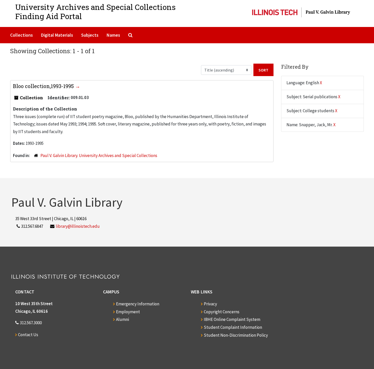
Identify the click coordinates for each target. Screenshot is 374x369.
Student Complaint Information (233, 327)
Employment (128, 312)
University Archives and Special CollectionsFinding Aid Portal (95, 11)
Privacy (210, 304)
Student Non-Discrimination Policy (236, 335)
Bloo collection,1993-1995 (44, 86)
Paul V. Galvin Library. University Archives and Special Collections (98, 155)
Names (113, 35)
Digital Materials (57, 35)
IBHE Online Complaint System (232, 319)
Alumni (122, 319)
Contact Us (28, 334)
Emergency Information (137, 304)
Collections (21, 35)
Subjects (89, 35)
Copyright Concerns (221, 312)
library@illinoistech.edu (78, 226)
